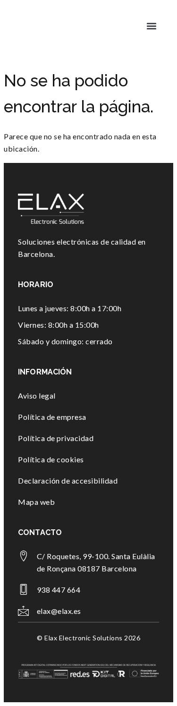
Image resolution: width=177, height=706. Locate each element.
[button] (151, 26)
